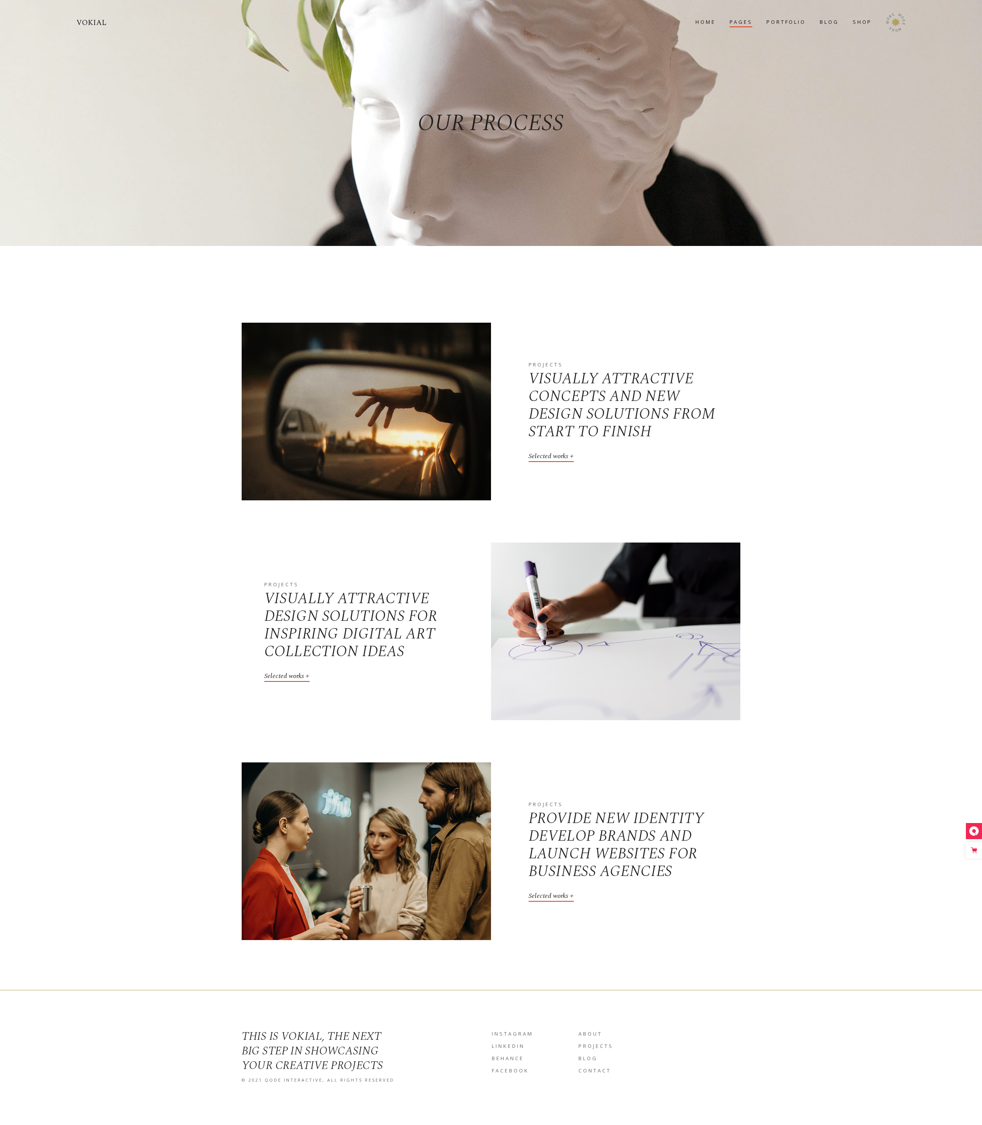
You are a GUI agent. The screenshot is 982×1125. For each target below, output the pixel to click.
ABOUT (590, 1033)
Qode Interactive (294, 1080)
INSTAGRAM (512, 1033)
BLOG (588, 1058)
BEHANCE (508, 1058)
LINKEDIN (508, 1046)
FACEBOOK (510, 1070)
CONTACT (594, 1070)
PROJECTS (595, 1046)
